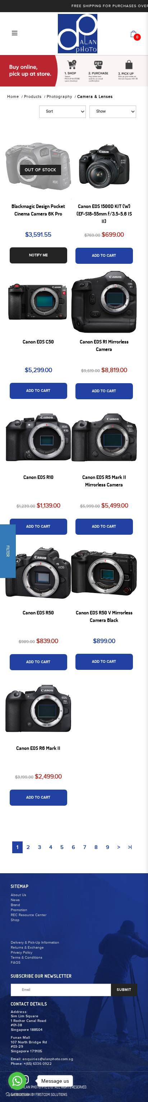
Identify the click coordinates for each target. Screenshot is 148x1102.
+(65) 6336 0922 (38, 1064)
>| (130, 847)
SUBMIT (124, 990)
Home (13, 96)
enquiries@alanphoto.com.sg (47, 1059)
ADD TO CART (104, 255)
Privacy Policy (21, 952)
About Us (18, 895)
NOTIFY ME (38, 255)
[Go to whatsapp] (17, 1081)
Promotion (19, 910)
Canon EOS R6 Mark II (38, 748)
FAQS (15, 962)
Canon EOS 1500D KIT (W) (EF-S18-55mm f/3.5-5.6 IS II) (104, 213)
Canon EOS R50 (38, 612)
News (15, 900)
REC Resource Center (28, 915)
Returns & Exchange (27, 947)
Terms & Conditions (26, 957)
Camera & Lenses (95, 96)
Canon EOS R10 (38, 477)
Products (33, 96)
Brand (15, 905)
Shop (15, 920)
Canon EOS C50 (38, 341)
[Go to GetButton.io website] (17, 1094)
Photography (59, 96)
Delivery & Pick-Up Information (35, 942)
